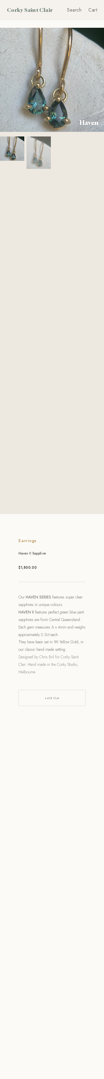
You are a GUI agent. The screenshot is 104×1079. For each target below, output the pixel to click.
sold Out (52, 698)
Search (74, 10)
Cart (92, 10)
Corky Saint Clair (30, 10)
